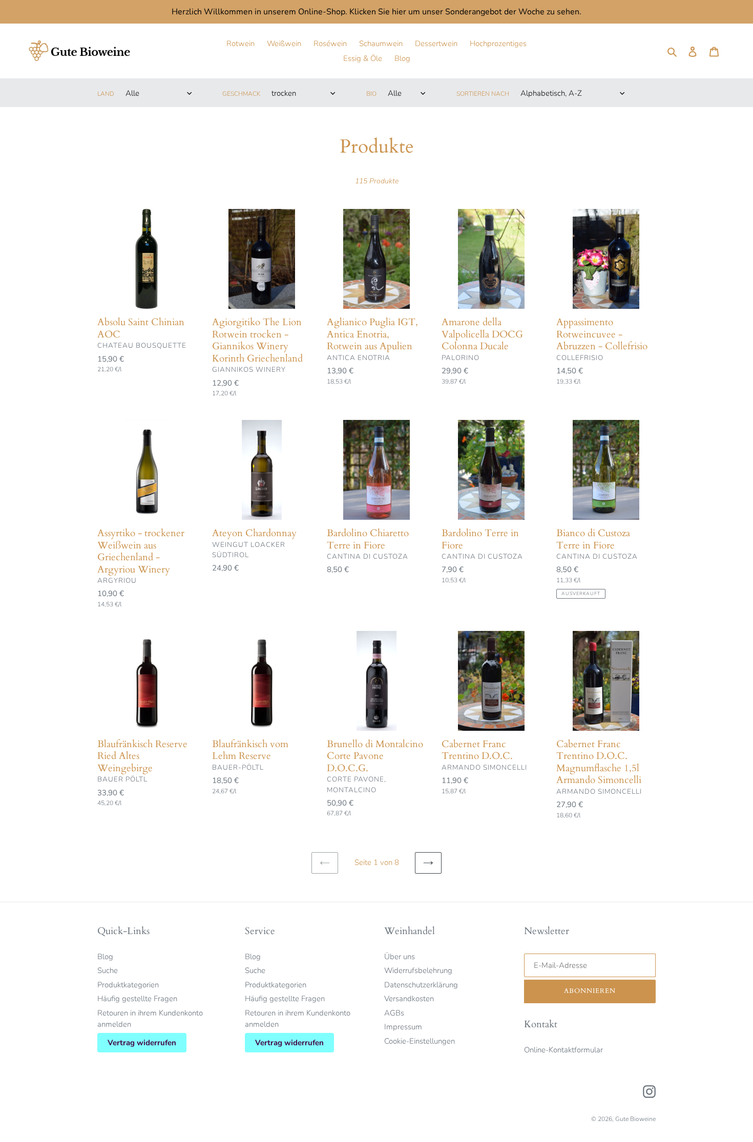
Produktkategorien (128, 985)
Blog (105, 956)
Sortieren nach (482, 94)
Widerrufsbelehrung (418, 970)
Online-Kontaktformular (563, 1050)
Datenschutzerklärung (421, 985)
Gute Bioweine (635, 1119)
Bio (371, 94)
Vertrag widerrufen (142, 1043)
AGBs (394, 1013)
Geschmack (241, 94)
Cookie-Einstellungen (419, 1041)
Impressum (403, 1027)
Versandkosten (409, 998)
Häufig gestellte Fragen (137, 998)
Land (105, 94)
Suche (107, 970)
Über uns (399, 956)
